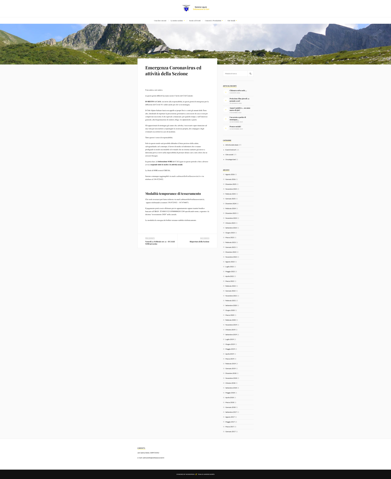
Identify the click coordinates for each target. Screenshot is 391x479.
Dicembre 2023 (230, 213)
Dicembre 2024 (230, 203)
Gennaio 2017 (230, 431)
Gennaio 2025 (230, 199)
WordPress (190, 474)
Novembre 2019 (231, 325)
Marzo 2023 (229, 237)
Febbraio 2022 (230, 286)
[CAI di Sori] (195, 11)
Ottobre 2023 (230, 223)
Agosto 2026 (229, 174)
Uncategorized (230, 159)
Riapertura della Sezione (199, 241)
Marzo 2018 (229, 402)
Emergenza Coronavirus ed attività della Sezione (173, 70)
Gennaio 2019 (230, 368)
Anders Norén (209, 474)
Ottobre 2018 (230, 383)
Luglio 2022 (229, 267)
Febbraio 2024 (230, 208)
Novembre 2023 (231, 218)
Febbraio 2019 (230, 363)
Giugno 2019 (230, 344)
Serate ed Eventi (194, 20)
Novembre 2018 (231, 378)
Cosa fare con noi (160, 20)
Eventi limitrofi (230, 150)
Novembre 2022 (231, 257)
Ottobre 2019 (230, 330)
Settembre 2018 (231, 388)
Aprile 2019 (229, 354)
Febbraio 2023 (230, 242)
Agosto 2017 (229, 417)
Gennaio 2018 (230, 407)
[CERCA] (250, 74)
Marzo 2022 (229, 281)
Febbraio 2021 (230, 300)
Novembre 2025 (231, 189)
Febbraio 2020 (230, 320)
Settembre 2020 (231, 305)
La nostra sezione (177, 20)
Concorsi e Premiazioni (213, 20)
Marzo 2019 (229, 359)
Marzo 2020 (229, 315)
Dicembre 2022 (230, 252)
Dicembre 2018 (230, 373)
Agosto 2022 (229, 262)
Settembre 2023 (231, 228)
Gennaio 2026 (230, 179)
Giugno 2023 (230, 233)
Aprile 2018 (229, 397)
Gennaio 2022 (230, 291)
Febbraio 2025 (230, 194)
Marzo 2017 (229, 427)
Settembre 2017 (231, 412)
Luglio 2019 (229, 339)
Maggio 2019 (230, 349)
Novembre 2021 (231, 296)
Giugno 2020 (230, 310)
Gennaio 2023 (230, 247)
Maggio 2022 (230, 271)
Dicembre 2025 (230, 184)
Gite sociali (229, 154)
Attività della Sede (231, 145)
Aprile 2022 (229, 276)
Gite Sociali (231, 20)
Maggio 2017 (230, 422)
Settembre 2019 (231, 334)
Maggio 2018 (230, 393)
